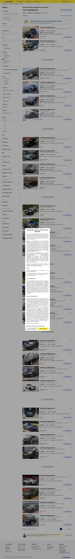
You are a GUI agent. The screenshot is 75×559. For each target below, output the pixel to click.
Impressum (34, 326)
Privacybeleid (28, 326)
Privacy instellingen (31, 328)
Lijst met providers (41, 326)
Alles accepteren (43, 328)
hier (39, 251)
